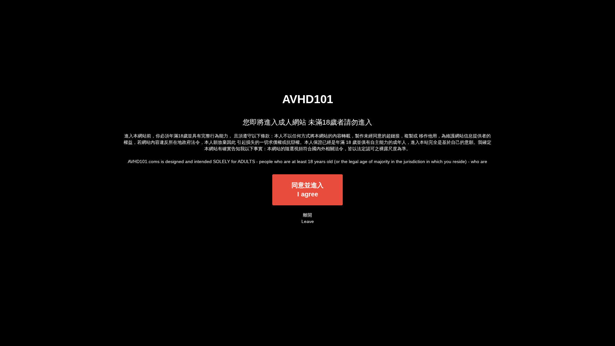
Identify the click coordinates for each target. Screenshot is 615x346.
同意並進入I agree (307, 190)
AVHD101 (307, 99)
